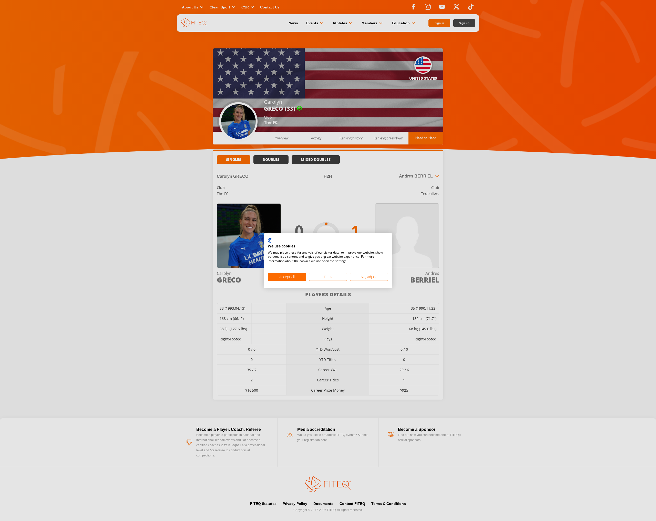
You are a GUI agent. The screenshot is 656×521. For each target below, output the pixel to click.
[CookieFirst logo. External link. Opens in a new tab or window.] (270, 240)
